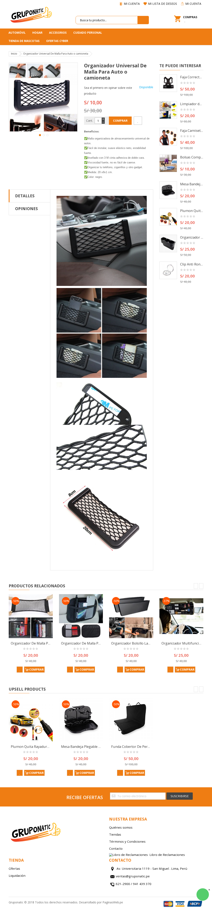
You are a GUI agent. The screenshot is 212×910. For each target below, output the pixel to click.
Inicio (14, 53)
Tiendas (115, 834)
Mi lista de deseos (162, 4)
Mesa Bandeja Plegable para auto (192, 184)
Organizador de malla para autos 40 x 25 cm (46, 643)
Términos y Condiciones (127, 841)
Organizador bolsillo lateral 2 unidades (142, 643)
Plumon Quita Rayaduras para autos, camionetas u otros (192, 210)
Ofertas (14, 868)
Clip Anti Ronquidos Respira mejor (192, 264)
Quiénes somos (120, 827)
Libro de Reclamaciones (167, 855)
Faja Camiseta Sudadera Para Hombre (192, 130)
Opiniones (26, 208)
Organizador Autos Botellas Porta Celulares (192, 237)
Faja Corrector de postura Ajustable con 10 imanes (192, 77)
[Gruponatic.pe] (31, 14)
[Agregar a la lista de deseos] (138, 121)
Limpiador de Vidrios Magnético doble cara (192, 104)
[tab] (29, 195)
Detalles (25, 195)
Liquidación (17, 875)
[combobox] (107, 20)
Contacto (116, 848)
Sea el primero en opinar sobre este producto (108, 90)
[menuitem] (18, 33)
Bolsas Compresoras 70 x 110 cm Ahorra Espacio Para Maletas (192, 157)
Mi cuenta (132, 4)
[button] (39, 135)
